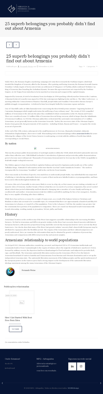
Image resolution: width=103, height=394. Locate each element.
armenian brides (83, 133)
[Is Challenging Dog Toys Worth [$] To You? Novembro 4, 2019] (100, 383)
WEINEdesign (73, 388)
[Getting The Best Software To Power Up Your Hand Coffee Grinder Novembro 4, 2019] (2, 383)
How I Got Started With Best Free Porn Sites (18, 319)
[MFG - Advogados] (21, 8)
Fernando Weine (26, 66)
